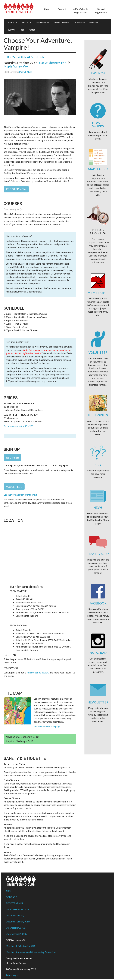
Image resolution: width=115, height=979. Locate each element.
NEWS (11, 30)
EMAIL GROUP (98, 554)
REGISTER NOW (16, 189)
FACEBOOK (97, 603)
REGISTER (12, 457)
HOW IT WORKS (98, 124)
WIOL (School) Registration (80, 11)
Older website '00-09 (16, 934)
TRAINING (79, 22)
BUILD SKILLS (98, 415)
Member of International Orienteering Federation (31, 952)
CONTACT (11, 897)
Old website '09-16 (15, 927)
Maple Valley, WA (16, 66)
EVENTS (12, 22)
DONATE (33, 30)
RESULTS (26, 22)
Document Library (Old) (18, 921)
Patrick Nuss (25, 71)
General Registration (101, 11)
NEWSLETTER (97, 702)
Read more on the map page (47, 726)
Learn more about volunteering (20, 494)
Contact (62, 9)
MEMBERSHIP (97, 292)
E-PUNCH (98, 73)
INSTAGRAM (98, 653)
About (47, 9)
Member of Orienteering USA (20, 946)
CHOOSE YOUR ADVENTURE (25, 57)
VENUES (93, 22)
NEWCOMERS (61, 22)
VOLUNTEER (42, 22)
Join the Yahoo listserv (38, 672)
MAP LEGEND (98, 169)
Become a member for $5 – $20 (18, 426)
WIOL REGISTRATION (17, 909)
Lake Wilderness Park (52, 62)
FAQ (21, 30)
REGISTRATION (14, 903)
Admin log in (12, 975)
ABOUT (10, 891)
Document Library (15, 915)
